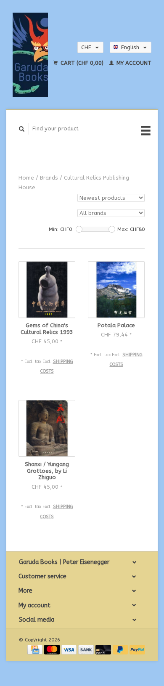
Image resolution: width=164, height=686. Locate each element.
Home (26, 178)
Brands (49, 178)
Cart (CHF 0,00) (82, 63)
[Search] (22, 129)
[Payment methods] (35, 649)
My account (133, 63)
